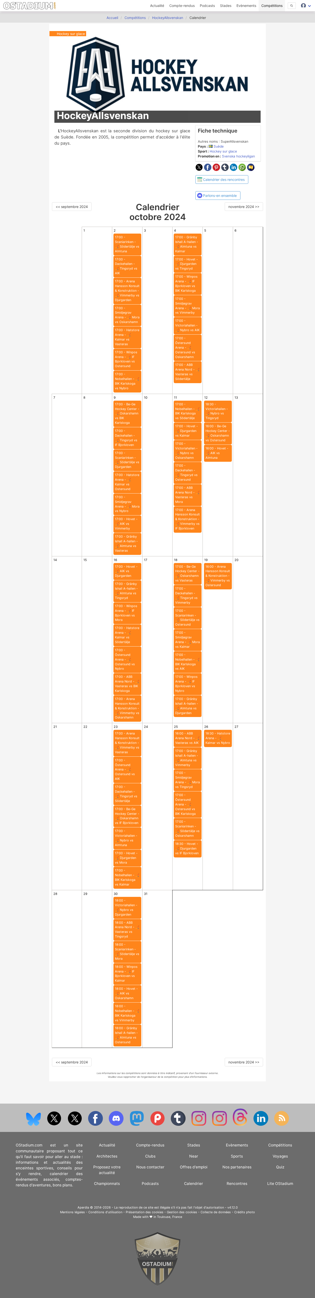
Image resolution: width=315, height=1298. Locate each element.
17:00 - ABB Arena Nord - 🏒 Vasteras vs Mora (187, 495)
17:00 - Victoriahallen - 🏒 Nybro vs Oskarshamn (186, 451)
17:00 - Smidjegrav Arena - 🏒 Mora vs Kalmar (187, 640)
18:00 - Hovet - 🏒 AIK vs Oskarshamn (126, 993)
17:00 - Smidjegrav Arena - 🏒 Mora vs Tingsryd (187, 780)
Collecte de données (216, 1212)
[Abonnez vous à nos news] (281, 1125)
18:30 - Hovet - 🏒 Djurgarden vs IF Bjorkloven (187, 848)
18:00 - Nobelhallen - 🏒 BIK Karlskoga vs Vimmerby (127, 1013)
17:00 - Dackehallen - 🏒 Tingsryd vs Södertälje (126, 794)
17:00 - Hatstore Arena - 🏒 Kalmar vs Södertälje (127, 635)
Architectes (106, 1156)
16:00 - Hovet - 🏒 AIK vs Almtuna (216, 453)
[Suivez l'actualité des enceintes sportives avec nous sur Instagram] (220, 1125)
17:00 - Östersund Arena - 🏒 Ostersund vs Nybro (125, 659)
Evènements (246, 5)
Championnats (107, 1183)
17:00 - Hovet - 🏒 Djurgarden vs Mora (126, 857)
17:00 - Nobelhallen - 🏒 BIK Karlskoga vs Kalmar (127, 877)
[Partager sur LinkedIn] (234, 169)
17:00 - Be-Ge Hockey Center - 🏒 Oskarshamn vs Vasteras (187, 573)
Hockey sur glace (223, 151)
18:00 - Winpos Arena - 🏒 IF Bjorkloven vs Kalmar (126, 974)
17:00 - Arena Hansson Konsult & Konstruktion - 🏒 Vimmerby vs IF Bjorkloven (187, 519)
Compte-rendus (182, 5)
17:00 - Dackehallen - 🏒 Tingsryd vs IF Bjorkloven (126, 438)
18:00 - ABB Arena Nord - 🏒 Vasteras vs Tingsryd (127, 930)
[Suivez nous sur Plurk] (158, 1125)
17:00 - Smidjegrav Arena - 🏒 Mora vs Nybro (127, 504)
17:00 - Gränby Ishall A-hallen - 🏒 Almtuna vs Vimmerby (186, 758)
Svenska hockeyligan (238, 156)
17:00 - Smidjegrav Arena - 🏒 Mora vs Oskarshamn (127, 315)
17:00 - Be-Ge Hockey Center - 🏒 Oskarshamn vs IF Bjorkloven (127, 816)
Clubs (150, 1156)
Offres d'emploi (193, 1167)
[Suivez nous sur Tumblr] (179, 1125)
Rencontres (237, 1183)
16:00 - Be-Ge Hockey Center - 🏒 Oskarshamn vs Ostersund (217, 433)
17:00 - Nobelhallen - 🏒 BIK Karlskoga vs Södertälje (187, 411)
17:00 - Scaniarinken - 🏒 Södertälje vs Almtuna (127, 244)
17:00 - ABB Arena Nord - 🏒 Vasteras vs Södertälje (187, 372)
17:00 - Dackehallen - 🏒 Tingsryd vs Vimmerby (186, 595)
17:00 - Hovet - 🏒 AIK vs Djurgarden (126, 571)
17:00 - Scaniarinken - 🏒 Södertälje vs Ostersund (187, 618)
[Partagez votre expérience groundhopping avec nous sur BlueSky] (34, 1125)
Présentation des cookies (144, 1212)
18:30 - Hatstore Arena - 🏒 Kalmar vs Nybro (217, 738)
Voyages (280, 1156)
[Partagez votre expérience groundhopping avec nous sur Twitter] (55, 1125)
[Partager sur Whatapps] (242, 169)
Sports (237, 1156)
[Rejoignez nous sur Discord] (117, 1125)
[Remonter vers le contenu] (157, 1284)
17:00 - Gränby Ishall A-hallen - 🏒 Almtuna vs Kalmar (186, 244)
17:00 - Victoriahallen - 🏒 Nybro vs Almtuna (126, 838)
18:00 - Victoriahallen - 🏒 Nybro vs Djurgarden (126, 907)
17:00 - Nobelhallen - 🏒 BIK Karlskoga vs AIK (187, 662)
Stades (225, 5)
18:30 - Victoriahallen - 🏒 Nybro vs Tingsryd (216, 411)
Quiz (280, 1167)
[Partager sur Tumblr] (225, 169)
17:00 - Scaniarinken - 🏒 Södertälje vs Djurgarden (127, 460)
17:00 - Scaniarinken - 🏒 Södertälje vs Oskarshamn (187, 828)
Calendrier (193, 1183)
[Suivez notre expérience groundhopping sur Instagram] (199, 1125)
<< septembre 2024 (72, 207)
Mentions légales (72, 1212)
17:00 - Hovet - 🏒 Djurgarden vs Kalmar (186, 430)
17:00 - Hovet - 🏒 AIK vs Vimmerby (126, 523)
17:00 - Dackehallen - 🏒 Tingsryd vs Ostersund (186, 472)
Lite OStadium (280, 1183)
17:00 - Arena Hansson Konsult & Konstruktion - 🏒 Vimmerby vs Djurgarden (127, 290)
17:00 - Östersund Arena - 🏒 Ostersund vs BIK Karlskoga (185, 804)
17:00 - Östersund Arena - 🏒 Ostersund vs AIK (125, 769)
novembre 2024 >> (243, 207)
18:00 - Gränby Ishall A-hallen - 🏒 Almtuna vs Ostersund (126, 1035)
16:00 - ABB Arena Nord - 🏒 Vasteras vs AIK (187, 738)
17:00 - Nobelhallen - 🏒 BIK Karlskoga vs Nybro (127, 381)
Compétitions (272, 5)
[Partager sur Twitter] (199, 169)
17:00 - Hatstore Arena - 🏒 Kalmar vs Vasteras (127, 337)
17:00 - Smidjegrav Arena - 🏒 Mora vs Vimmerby (187, 306)
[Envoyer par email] (250, 169)
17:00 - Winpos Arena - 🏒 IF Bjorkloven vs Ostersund (126, 359)
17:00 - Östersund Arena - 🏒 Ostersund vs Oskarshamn (185, 347)
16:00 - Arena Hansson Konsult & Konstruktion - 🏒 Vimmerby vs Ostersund (217, 576)
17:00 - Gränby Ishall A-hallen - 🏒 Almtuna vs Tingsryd (126, 591)
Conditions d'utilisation (105, 1212)
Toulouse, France (169, 1217)
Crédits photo (244, 1212)
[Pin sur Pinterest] (217, 169)
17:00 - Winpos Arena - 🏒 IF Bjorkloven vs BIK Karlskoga (186, 283)
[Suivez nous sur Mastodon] (137, 1125)
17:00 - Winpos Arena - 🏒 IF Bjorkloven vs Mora (126, 613)
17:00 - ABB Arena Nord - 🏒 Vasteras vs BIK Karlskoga (127, 684)
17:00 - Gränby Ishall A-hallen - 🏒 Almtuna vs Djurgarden (186, 706)
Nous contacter (150, 1167)
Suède (219, 146)
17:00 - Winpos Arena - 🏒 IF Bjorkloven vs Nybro (186, 684)
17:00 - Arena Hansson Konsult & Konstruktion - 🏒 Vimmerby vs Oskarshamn (127, 708)
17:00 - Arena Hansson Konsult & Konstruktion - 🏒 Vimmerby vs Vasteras (127, 743)
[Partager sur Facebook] (208, 169)
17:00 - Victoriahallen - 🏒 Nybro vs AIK (187, 325)
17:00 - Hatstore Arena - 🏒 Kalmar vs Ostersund (127, 482)
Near (193, 1156)
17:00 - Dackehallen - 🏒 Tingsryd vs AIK (126, 266)
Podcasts (207, 5)
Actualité (157, 5)
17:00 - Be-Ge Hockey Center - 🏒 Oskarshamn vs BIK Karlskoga (127, 413)
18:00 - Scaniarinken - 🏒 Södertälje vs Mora (127, 951)
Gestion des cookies (182, 1212)
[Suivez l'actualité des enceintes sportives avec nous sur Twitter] (75, 1125)
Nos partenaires (237, 1167)
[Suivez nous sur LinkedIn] (261, 1125)
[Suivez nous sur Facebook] (96, 1125)
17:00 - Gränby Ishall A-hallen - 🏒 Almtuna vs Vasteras (126, 543)
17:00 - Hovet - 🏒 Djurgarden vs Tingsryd (186, 264)
